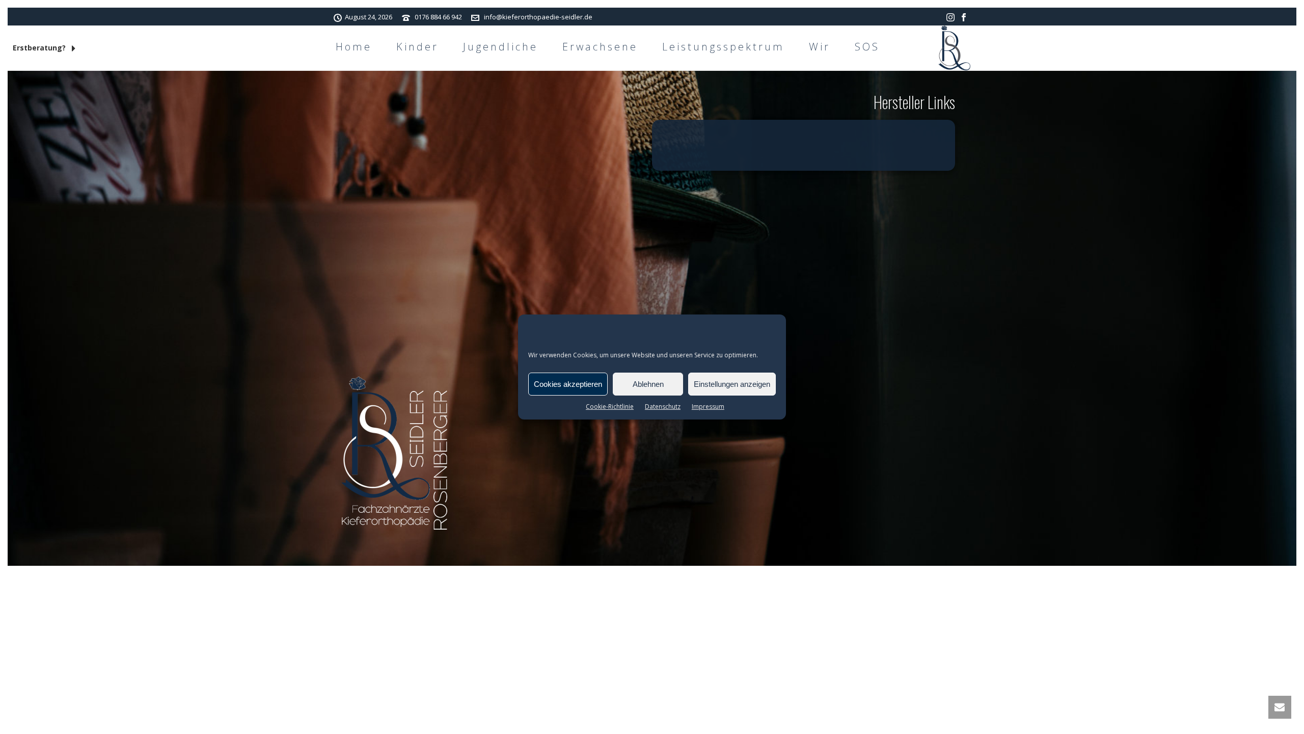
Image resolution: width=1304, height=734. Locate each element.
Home (354, 47)
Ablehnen (648, 384)
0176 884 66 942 (438, 16)
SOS (867, 47)
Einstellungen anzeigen (732, 384)
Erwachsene (600, 47)
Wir (819, 47)
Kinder (417, 47)
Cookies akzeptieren (568, 384)
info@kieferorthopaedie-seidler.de (538, 16)
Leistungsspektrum (723, 47)
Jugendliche (500, 47)
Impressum (708, 406)
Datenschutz (663, 406)
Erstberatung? (40, 48)
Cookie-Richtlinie (610, 406)
